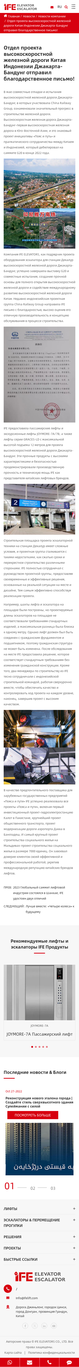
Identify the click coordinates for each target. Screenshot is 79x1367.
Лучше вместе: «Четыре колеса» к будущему (50, 909)
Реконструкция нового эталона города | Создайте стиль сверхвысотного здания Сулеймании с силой (39, 1102)
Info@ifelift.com (27, 1298)
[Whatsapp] (10, 1362)
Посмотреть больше (33, 1115)
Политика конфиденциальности (51, 1352)
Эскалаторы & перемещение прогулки (32, 1222)
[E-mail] (30, 1362)
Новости (29, 16)
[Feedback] (69, 1362)
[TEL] (49, 1362)
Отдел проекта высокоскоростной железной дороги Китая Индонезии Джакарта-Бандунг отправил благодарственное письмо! (37, 25)
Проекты (12, 1248)
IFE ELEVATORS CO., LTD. (51, 1341)
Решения (12, 1236)
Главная (14, 16)
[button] (32, 1047)
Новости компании (52, 16)
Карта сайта (13, 1352)
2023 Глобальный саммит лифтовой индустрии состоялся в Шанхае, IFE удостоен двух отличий (39, 893)
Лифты (10, 1208)
